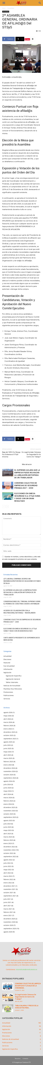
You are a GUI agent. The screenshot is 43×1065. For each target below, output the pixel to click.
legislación (7, 672)
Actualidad (10, 8)
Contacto (25, 1058)
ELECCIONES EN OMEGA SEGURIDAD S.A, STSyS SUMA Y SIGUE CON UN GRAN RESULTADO (20, 630)
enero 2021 (8, 915)
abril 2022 (7, 873)
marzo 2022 (8, 876)
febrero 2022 (8, 879)
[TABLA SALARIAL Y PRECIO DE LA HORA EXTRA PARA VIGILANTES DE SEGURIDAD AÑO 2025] (7, 1008)
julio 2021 (7, 899)
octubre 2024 (8, 775)
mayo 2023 (7, 830)
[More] (32, 39)
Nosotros (18, 1058)
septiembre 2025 (10, 739)
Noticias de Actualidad (12, 686)
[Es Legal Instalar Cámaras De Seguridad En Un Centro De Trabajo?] (7, 997)
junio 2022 (7, 866)
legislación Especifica (13, 676)
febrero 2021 (8, 912)
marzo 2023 (8, 837)
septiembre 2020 (10, 928)
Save (28, 39)
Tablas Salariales (12, 682)
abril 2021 (7, 906)
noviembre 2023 (9, 811)
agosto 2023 (8, 820)
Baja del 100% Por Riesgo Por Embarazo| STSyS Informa (11, 454)
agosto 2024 (8, 781)
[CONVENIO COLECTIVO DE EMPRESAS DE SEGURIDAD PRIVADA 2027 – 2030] (7, 485)
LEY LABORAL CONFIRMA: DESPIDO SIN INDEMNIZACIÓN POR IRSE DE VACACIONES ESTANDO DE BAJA (22, 581)
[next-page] (7, 506)
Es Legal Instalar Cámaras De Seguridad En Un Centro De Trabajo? (31, 454)
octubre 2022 (8, 853)
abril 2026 (7, 719)
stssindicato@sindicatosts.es (26, 969)
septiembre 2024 (10, 778)
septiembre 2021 (10, 896)
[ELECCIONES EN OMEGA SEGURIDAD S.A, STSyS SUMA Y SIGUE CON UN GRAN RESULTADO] (7, 496)
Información (8, 669)
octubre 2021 (8, 892)
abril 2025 (7, 755)
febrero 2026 (8, 725)
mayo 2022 (7, 870)
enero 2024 (8, 804)
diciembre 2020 (9, 919)
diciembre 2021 (9, 886)
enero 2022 (8, 883)
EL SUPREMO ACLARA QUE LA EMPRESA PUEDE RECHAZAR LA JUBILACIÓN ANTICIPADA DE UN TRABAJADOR (20, 592)
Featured (7, 663)
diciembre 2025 (9, 732)
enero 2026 (8, 729)
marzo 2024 (8, 798)
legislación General (13, 679)
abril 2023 (7, 834)
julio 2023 (7, 824)
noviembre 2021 (9, 889)
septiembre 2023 (10, 817)
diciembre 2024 (9, 768)
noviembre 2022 (9, 850)
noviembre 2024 (9, 771)
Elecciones (7, 659)
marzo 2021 (8, 909)
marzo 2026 (8, 722)
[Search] (40, 3)
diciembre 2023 (9, 807)
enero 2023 (8, 843)
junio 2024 (7, 788)
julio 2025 (7, 745)
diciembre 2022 (9, 847)
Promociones (8, 692)
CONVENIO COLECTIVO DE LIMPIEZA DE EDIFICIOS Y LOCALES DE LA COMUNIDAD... (28, 986)
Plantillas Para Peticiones (13, 689)
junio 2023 (7, 827)
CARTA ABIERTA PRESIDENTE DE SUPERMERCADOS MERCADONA (22, 639)
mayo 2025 (7, 752)
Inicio (3, 8)
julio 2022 (7, 863)
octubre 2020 (8, 925)
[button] (3, 3)
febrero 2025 (8, 761)
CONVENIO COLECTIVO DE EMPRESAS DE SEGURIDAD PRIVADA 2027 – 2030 (25, 485)
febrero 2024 (8, 801)
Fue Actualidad (9, 666)
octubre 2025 (8, 735)
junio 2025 (7, 748)
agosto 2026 (8, 712)
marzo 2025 (8, 758)
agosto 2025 (8, 742)
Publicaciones (9, 695)
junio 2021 (7, 902)
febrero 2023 (8, 840)
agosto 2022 (8, 860)
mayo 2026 (7, 716)
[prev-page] (3, 506)
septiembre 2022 (10, 856)
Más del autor (27, 464)
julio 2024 (7, 784)
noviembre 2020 (9, 922)
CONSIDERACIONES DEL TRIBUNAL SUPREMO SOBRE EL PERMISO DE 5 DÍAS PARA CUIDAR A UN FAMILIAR (22, 603)
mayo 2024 (7, 791)
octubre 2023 (8, 814)
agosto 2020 (8, 932)
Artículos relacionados (11, 464)
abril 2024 (7, 794)
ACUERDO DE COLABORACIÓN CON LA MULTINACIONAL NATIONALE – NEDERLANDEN (19, 612)
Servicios (7, 699)
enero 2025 (8, 765)
